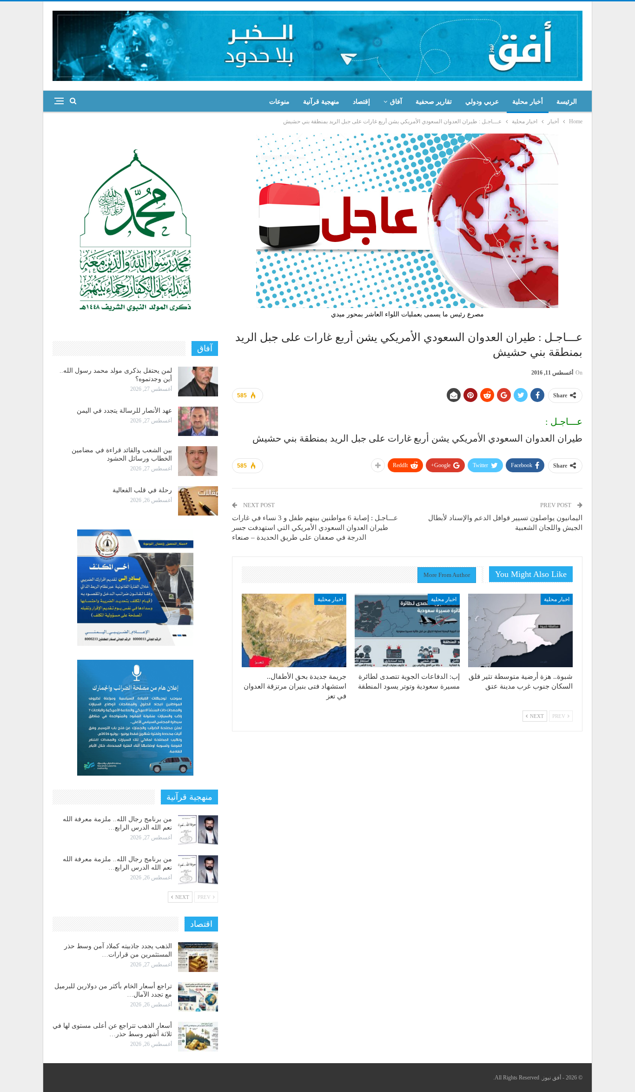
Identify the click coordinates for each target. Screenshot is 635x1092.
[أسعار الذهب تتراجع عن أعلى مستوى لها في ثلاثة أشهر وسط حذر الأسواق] (198, 1037)
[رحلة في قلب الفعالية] (198, 501)
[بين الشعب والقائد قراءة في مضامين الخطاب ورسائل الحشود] (198, 461)
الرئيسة (566, 101)
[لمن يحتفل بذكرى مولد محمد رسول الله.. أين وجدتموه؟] (198, 381)
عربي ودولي (482, 101)
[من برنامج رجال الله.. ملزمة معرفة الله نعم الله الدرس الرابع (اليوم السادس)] (198, 830)
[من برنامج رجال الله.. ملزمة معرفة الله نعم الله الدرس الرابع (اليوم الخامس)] (198, 870)
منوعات (279, 101)
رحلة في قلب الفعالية (142, 490)
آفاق (396, 101)
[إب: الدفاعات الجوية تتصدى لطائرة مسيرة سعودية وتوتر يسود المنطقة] (407, 630)
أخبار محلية (527, 101)
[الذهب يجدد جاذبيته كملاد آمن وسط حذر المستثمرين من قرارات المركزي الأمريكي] (198, 957)
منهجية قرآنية (321, 101)
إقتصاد (361, 101)
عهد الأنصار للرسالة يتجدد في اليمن (124, 410)
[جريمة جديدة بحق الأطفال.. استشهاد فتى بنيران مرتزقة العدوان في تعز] (294, 630)
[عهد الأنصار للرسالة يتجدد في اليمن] (198, 421)
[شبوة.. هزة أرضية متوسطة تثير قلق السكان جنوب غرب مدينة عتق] (520, 630)
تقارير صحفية (434, 101)
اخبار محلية (556, 599)
